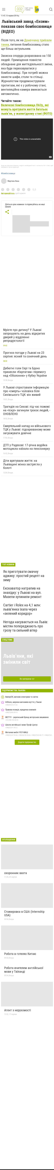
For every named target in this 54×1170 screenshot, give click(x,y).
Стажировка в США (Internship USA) (24, 913)
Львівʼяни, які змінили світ (18, 659)
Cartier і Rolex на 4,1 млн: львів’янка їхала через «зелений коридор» (22, 609)
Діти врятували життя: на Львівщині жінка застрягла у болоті (22, 464)
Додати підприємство (27, 742)
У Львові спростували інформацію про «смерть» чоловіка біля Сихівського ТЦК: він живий (26, 391)
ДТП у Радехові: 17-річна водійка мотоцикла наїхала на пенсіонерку (26, 447)
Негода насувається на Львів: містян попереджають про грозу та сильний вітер (25, 626)
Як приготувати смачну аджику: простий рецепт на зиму (23, 575)
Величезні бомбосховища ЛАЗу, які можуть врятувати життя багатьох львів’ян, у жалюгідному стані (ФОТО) (26, 109)
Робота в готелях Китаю (20, 954)
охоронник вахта (15, 873)
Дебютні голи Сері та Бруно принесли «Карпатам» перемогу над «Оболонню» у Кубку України (25, 371)
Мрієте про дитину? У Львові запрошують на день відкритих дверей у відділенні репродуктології (24, 335)
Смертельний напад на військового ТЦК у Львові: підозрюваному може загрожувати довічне (27, 429)
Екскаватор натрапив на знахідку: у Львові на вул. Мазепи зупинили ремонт (22, 592)
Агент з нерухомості (17, 1010)
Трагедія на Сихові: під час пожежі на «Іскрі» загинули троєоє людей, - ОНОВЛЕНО (26, 410)
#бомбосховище (8, 173)
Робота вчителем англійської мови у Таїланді (23, 969)
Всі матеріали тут (27, 679)
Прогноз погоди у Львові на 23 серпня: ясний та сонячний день (25, 354)
